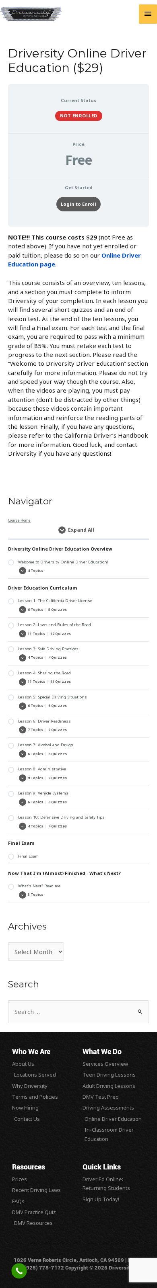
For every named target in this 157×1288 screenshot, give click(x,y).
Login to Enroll (78, 204)
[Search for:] (78, 1012)
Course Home (19, 520)
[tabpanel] (78, 345)
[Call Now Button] (19, 1271)
